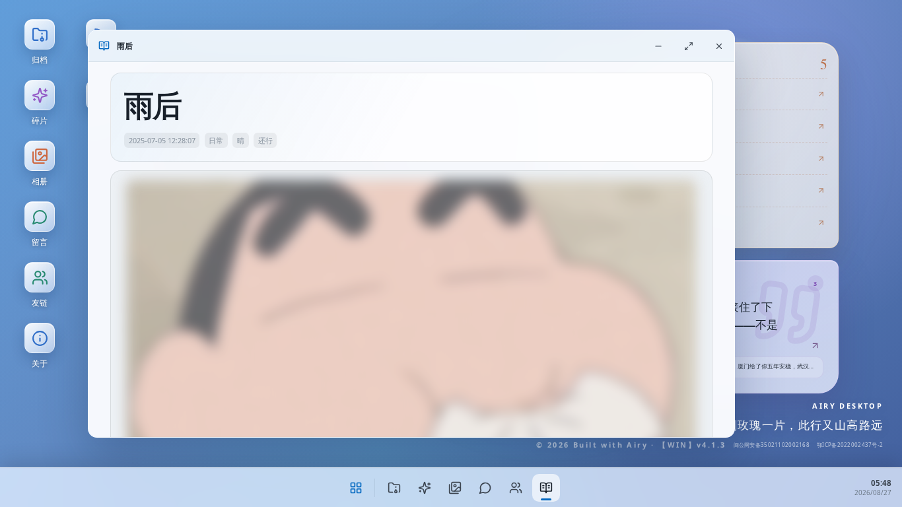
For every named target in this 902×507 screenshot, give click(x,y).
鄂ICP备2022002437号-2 (850, 444)
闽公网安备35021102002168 (772, 444)
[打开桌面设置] (356, 488)
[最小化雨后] (658, 45)
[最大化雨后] (689, 45)
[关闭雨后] (719, 45)
